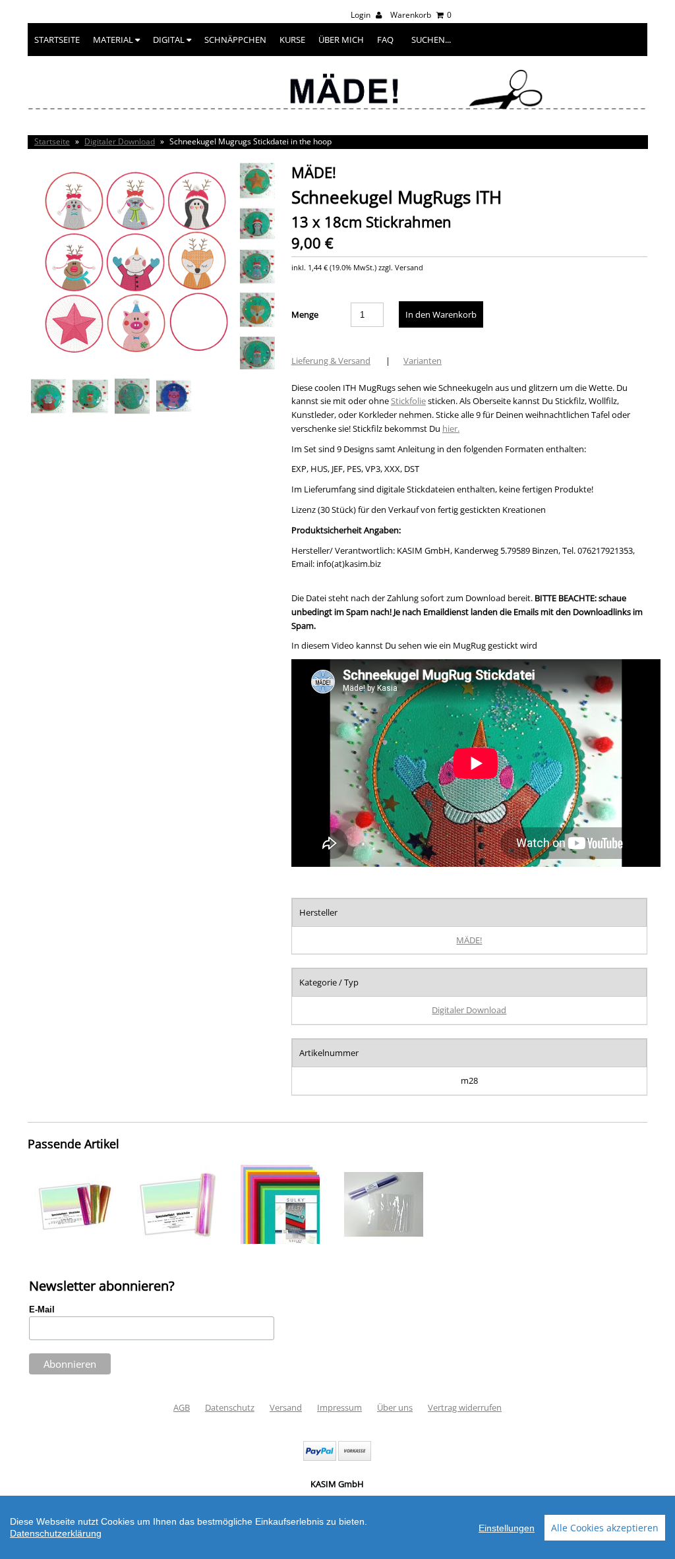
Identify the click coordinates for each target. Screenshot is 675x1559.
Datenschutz (229, 1407)
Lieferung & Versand (330, 361)
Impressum (339, 1407)
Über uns (395, 1407)
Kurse (292, 39)
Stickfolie (408, 401)
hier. (450, 428)
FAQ (385, 39)
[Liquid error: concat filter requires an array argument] (73, 1241)
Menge (304, 314)
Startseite (57, 39)
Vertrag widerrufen (465, 1407)
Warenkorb (421, 14)
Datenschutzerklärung (56, 1533)
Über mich (341, 39)
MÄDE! (469, 940)
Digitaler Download (119, 141)
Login (361, 14)
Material (114, 39)
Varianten (422, 361)
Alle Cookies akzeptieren (605, 1527)
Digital (170, 39)
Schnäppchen (235, 39)
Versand (286, 1407)
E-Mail (42, 1309)
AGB (181, 1407)
